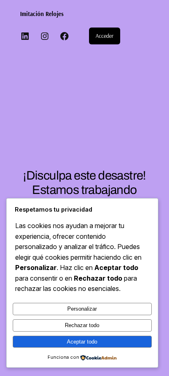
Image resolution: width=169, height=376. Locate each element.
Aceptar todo (82, 342)
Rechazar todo (82, 325)
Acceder (105, 35)
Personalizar (82, 309)
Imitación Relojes (42, 14)
